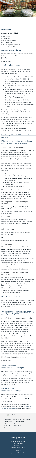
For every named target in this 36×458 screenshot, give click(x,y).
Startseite (18, 450)
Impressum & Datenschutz (18, 453)
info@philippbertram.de (18, 447)
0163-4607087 (18, 445)
